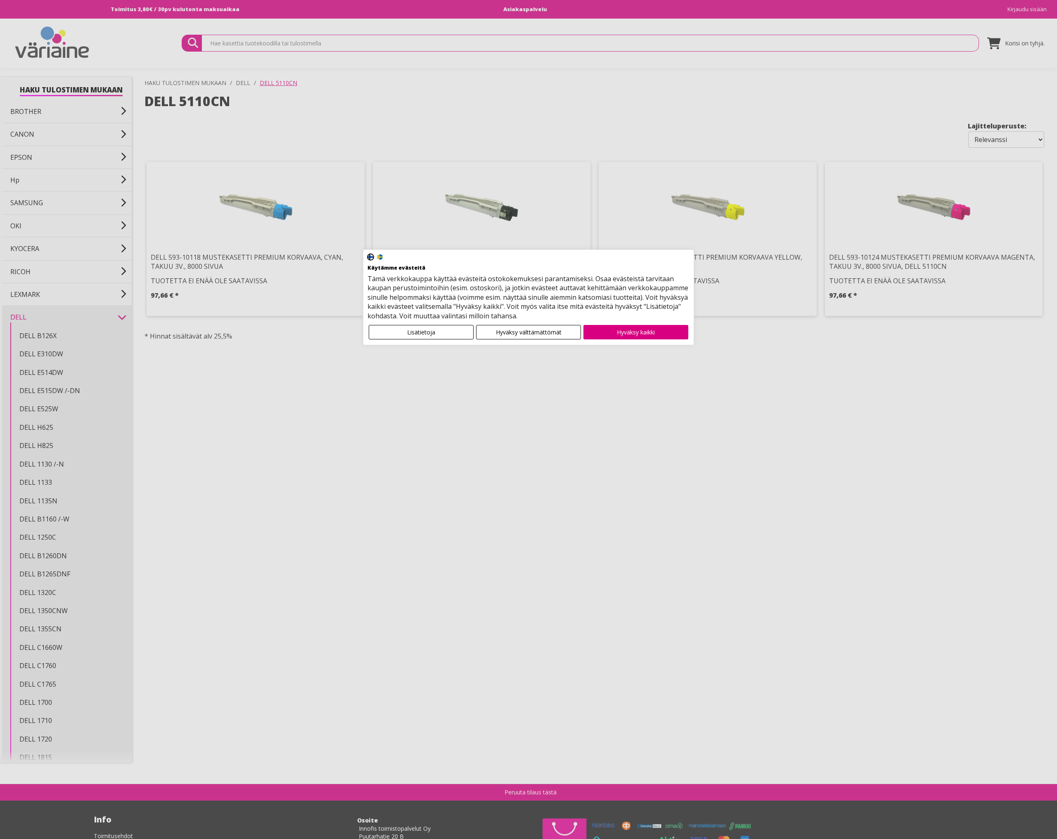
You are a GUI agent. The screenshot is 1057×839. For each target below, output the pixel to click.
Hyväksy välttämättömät (529, 332)
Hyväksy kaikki (636, 332)
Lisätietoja (421, 332)
